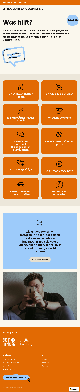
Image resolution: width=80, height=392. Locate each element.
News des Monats (9, 359)
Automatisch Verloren (23, 9)
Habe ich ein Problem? (11, 363)
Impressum (46, 363)
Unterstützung (8, 366)
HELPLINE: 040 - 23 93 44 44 (14, 2)
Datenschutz (46, 366)
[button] (76, 9)
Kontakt (45, 359)
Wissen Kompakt (9, 369)
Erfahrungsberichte (40, 259)
